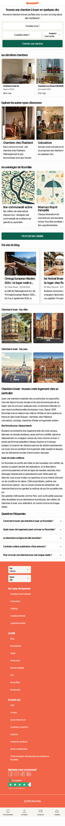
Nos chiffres (15, 682)
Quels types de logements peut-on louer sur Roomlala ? (29, 529)
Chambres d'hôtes (17, 616)
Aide (12, 705)
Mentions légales (17, 668)
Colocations (15, 601)
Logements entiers (18, 623)
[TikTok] (22, 774)
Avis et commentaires (18, 749)
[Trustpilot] (19, 788)
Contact (13, 712)
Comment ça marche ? (19, 727)
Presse (12, 653)
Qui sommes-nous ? (18, 720)
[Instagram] (16, 774)
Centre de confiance (18, 742)
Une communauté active (17, 207)
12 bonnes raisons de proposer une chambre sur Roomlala (29, 758)
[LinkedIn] (28, 774)
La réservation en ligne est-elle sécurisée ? (22, 538)
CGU (12, 675)
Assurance (14, 734)
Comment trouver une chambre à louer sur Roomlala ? (28, 521)
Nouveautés (15, 690)
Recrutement (15, 646)
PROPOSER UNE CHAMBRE (32, 236)
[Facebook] (10, 774)
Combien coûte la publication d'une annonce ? (24, 546)
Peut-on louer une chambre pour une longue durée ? (27, 555)
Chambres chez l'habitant (18, 142)
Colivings (14, 608)
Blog (12, 639)
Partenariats (15, 660)
